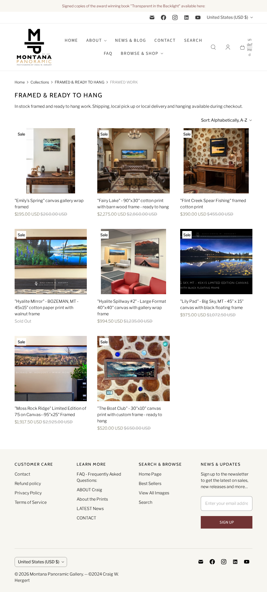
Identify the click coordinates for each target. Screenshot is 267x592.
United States (227, 17)
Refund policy (28, 483)
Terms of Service (31, 502)
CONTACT (86, 518)
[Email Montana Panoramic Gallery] (152, 17)
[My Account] (228, 47)
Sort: (224, 120)
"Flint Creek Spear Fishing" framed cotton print (213, 203)
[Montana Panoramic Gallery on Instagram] (175, 17)
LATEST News (90, 508)
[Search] (213, 47)
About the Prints (92, 499)
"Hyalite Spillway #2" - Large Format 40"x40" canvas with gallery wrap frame (131, 307)
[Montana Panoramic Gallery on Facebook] (163, 17)
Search (145, 502)
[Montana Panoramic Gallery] (34, 47)
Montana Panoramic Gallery (56, 574)
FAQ (108, 53)
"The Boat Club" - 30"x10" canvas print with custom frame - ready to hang (129, 414)
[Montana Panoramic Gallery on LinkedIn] (186, 17)
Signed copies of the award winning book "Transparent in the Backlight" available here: (133, 6)
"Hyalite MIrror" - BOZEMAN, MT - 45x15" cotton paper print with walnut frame (46, 307)
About (94, 40)
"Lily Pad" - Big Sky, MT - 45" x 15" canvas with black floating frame (212, 304)
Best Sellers (150, 483)
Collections (40, 82)
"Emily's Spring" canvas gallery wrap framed (49, 203)
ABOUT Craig (89, 489)
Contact (165, 40)
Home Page (150, 474)
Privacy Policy (28, 492)
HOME (71, 40)
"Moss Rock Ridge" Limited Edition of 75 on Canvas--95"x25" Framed (50, 411)
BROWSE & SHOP (140, 53)
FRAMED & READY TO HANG (79, 82)
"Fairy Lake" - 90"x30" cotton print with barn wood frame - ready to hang (133, 203)
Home (20, 82)
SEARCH (193, 40)
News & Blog (130, 40)
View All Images (154, 492)
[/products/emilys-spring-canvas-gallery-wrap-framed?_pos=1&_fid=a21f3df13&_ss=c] (50, 160)
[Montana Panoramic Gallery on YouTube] (198, 17)
